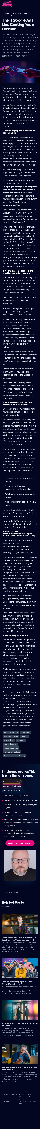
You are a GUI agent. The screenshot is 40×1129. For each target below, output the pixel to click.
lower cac (24, 736)
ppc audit (21, 740)
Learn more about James (19, 843)
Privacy (24, 1097)
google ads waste (11, 732)
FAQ (19, 1097)
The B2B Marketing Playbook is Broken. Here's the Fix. (20, 1068)
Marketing (6, 16)
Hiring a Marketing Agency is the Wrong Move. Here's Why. (17, 983)
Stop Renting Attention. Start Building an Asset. (20, 1024)
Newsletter (20, 1099)
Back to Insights (12, 892)
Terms (31, 1097)
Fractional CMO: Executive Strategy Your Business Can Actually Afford (19, 939)
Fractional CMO (27, 1095)
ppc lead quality (10, 744)
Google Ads (25, 732)
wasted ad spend (11, 736)
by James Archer (23, 13)
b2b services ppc (11, 748)
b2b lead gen (9, 740)
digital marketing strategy (15, 756)
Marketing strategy (12, 752)
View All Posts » (8, 906)
